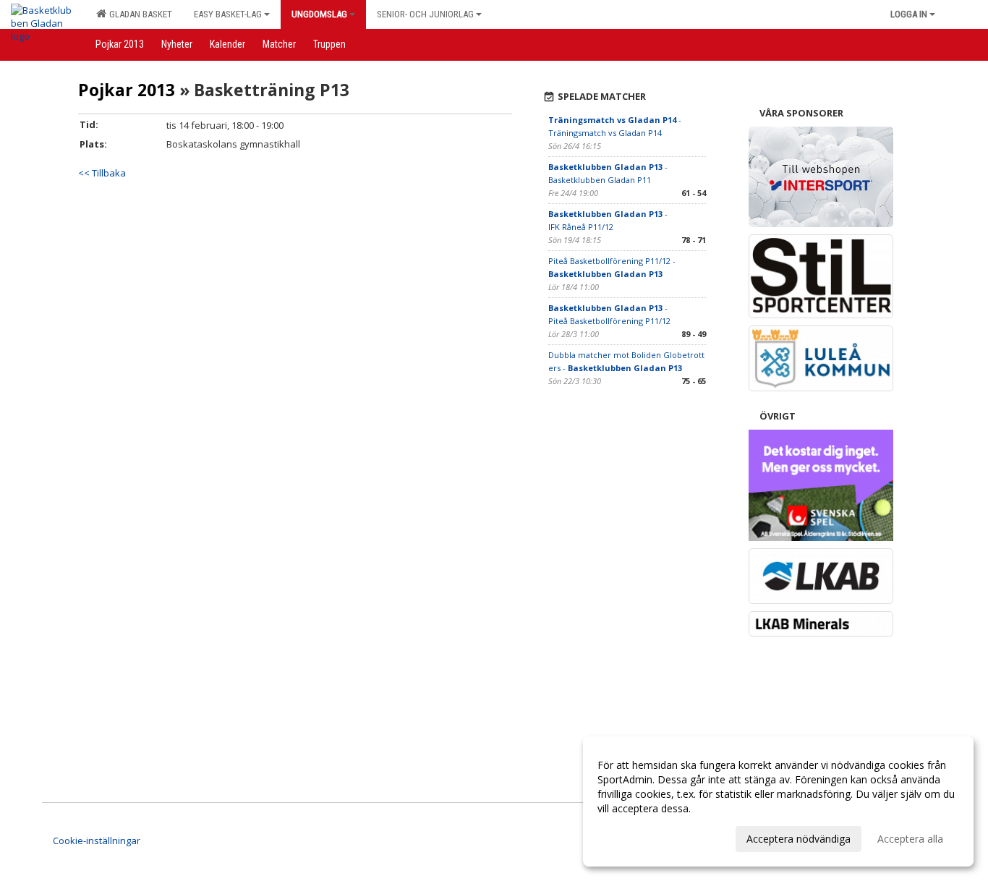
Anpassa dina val (636, 836)
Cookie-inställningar (96, 840)
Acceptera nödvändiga (798, 839)
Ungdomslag (319, 14)
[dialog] (778, 801)
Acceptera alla (910, 839)
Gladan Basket (138, 14)
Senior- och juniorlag (425, 14)
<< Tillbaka (102, 172)
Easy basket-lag (228, 14)
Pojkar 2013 (126, 89)
